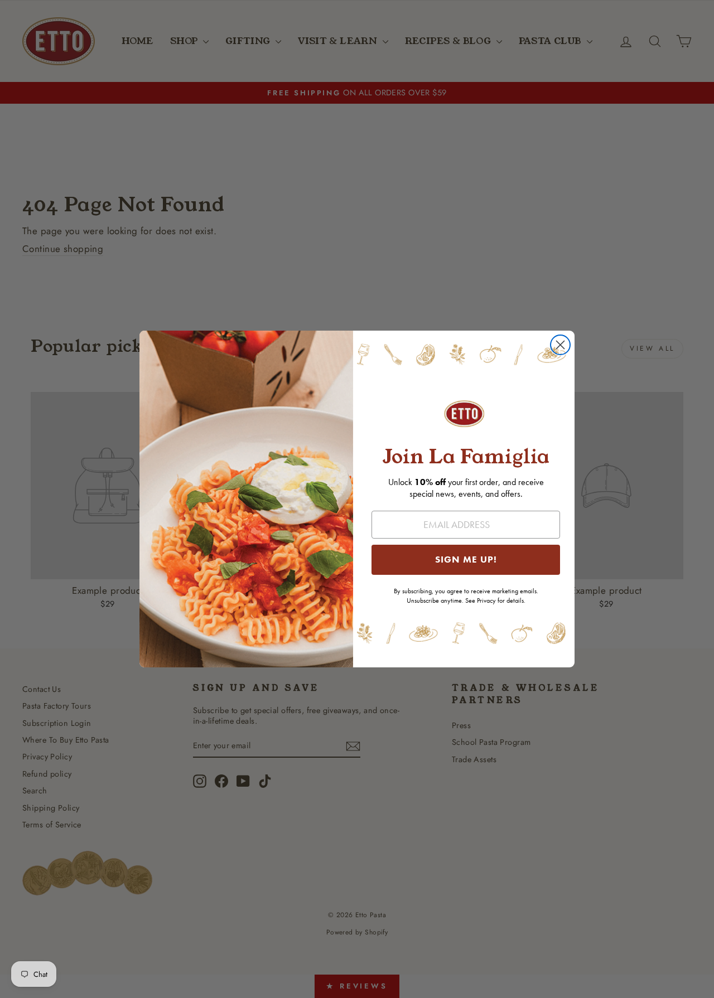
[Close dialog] (560, 345)
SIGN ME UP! (466, 559)
